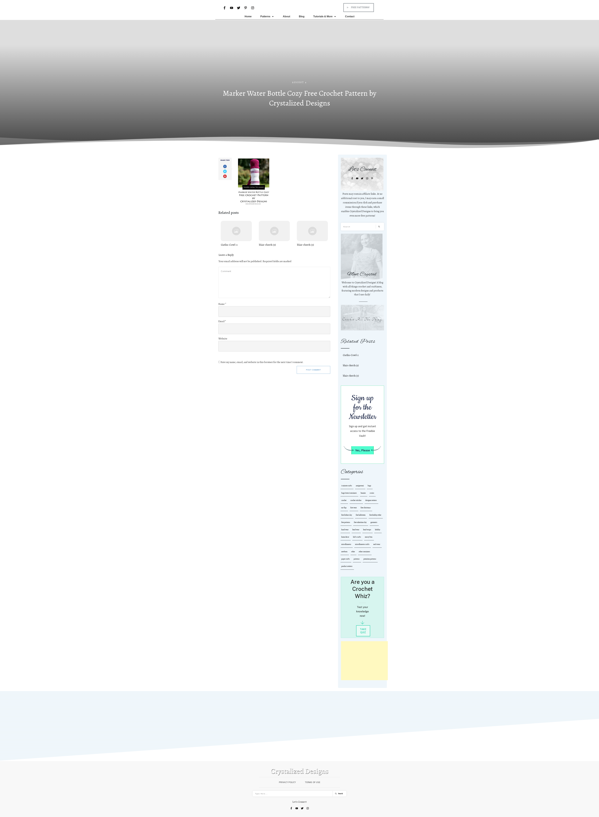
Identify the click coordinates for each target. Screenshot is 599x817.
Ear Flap (343, 507)
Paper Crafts (345, 559)
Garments (373, 522)
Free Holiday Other (375, 515)
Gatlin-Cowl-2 (236, 234)
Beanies (363, 493)
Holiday (377, 529)
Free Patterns (345, 522)
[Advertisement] (299, 57)
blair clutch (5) (274, 234)
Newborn (344, 551)
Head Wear (355, 529)
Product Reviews (346, 566)
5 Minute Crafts (346, 485)
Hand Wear (344, 529)
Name (222, 304)
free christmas (366, 507)
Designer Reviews (371, 500)
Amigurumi (360, 485)
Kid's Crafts (357, 537)
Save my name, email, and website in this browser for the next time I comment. (262, 362)
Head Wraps (367, 529)
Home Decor (345, 537)
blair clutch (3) (312, 234)
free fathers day (346, 515)
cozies (372, 493)
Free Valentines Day (360, 522)
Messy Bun (368, 537)
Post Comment (313, 370)
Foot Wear (353, 507)
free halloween (360, 515)
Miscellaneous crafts (362, 544)
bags (369, 485)
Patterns (357, 559)
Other (353, 551)
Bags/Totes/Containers (349, 493)
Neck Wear (376, 544)
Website (222, 338)
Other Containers (364, 551)
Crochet (343, 500)
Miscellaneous (346, 544)
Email (222, 321)
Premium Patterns (369, 559)
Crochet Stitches (355, 500)
